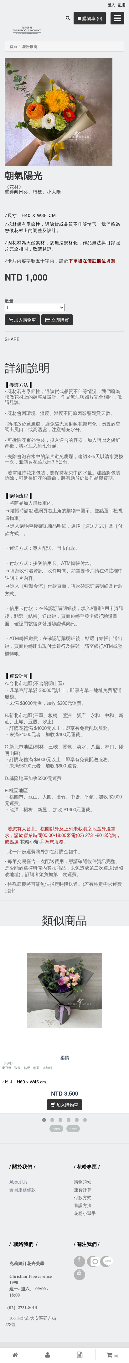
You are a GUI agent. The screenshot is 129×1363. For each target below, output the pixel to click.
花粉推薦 (29, 46)
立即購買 (59, 320)
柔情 (64, 1057)
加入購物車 (24, 320)
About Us (18, 1182)
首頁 (13, 46)
